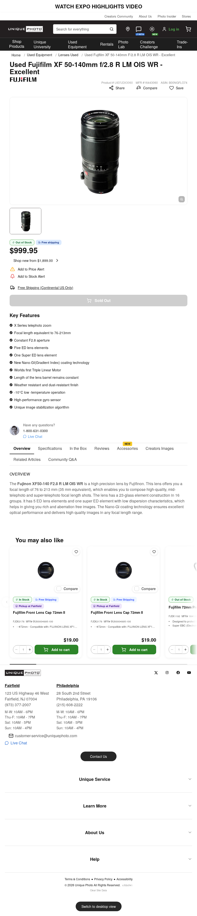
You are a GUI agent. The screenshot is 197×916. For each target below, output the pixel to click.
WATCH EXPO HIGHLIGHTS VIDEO (98, 6)
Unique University (42, 44)
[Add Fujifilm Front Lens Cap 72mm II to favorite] (76, 551)
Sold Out (103, 300)
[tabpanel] (98, 490)
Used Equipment (77, 44)
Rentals (106, 44)
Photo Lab (123, 44)
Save (180, 87)
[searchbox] (85, 29)
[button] (188, 29)
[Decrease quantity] (16, 649)
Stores (186, 16)
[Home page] (25, 29)
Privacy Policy (103, 879)
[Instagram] (167, 673)
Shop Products (16, 44)
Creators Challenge (149, 44)
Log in (174, 29)
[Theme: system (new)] (152, 29)
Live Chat (35, 436)
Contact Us (98, 756)
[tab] (22, 448)
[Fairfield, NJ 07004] (127, 29)
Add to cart (60, 649)
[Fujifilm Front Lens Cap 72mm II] (46, 570)
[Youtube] (189, 673)
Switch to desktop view (98, 906)
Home (16, 55)
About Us (145, 16)
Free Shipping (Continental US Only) (45, 287)
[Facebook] (178, 673)
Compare (150, 87)
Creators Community (119, 16)
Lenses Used (68, 55)
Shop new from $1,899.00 (33, 260)
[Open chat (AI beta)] (138, 29)
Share (120, 87)
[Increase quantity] (30, 649)
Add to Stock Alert (31, 276)
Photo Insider (167, 16)
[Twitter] (156, 673)
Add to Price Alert (31, 269)
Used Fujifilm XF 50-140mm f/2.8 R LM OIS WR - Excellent (130, 55)
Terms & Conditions (77, 879)
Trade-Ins (182, 44)
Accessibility (125, 879)
